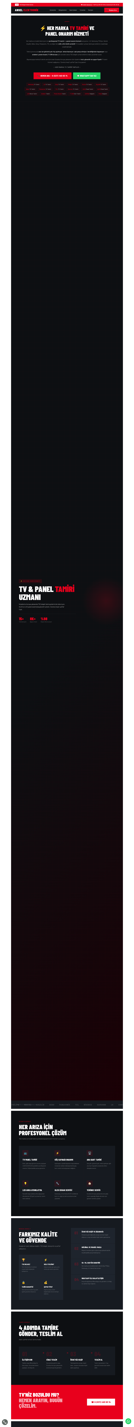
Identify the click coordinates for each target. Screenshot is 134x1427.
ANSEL (26, 10)
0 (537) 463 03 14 (87, 4)
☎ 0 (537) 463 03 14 (101, 1402)
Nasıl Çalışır (73, 10)
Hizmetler (53, 10)
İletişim (90, 10)
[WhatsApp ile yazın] (128, 1421)
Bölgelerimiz (63, 10)
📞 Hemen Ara (112, 10)
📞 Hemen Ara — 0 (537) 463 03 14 (52, 76)
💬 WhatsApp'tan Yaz (87, 76)
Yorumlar (82, 10)
